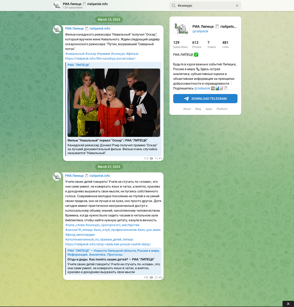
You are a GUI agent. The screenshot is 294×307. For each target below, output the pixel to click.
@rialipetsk (200, 31)
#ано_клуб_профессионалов (115, 230)
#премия (103, 53)
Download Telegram (209, 98)
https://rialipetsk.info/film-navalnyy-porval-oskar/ (100, 58)
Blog (198, 109)
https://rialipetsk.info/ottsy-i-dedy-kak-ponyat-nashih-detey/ (108, 244)
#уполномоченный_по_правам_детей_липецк (99, 239)
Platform (222, 109)
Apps (209, 109)
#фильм (132, 53)
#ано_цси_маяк (149, 230)
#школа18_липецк (79, 230)
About (187, 109)
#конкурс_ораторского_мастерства (112, 225)
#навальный (75, 53)
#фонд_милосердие (80, 234)
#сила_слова (75, 225)
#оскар (90, 53)
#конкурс (118, 53)
